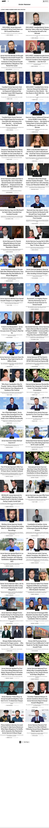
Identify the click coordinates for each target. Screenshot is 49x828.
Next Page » (26, 742)
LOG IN (46, 1)
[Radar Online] (4, 1)
